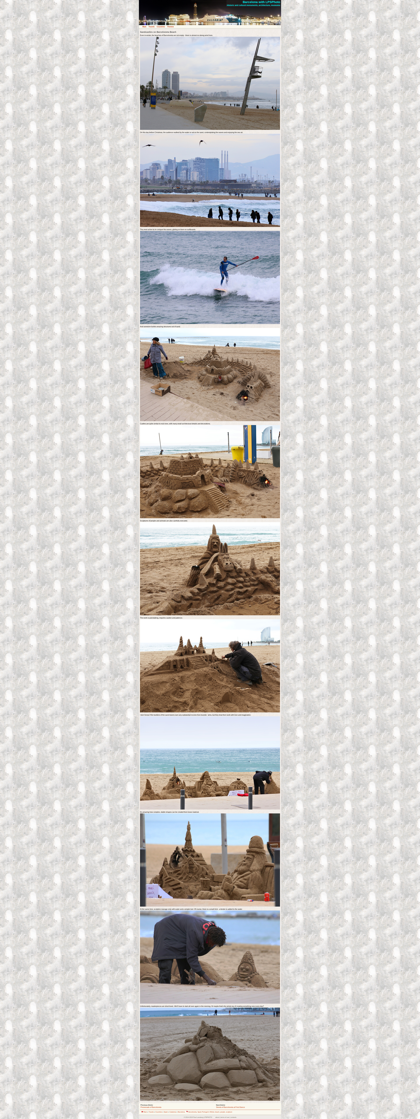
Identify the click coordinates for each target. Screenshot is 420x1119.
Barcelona (181, 1112)
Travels (152, 27)
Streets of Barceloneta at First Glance (230, 1107)
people (222, 1112)
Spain (166, 1112)
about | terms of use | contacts (225, 1117)
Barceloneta (192, 1112)
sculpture (229, 1112)
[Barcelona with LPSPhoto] (210, 24)
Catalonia (173, 1112)
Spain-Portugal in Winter (206, 1112)
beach (217, 1112)
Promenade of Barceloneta (151, 1107)
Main (144, 27)
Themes (170, 27)
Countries (161, 27)
